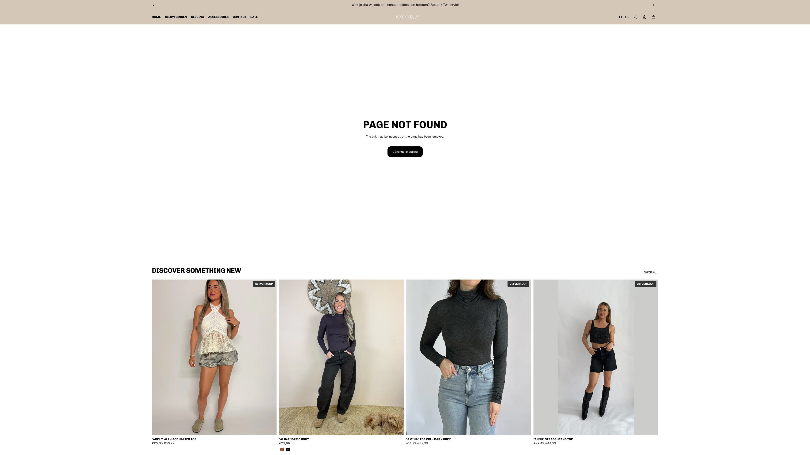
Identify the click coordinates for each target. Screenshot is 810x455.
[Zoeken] (635, 17)
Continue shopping (405, 152)
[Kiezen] (270, 428)
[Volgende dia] (653, 4)
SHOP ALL (651, 272)
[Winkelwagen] (653, 17)
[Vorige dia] (153, 4)
